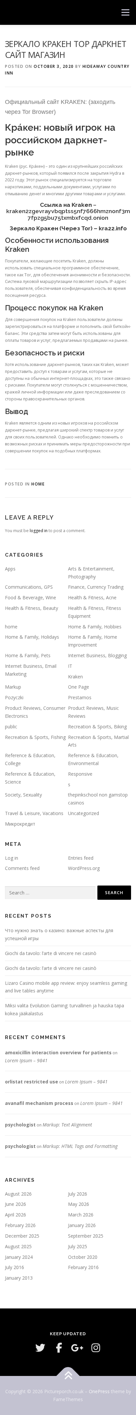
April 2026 (15, 1214)
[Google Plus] (77, 1348)
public (11, 726)
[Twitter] (40, 1348)
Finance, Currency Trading (95, 587)
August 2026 (18, 1194)
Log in (11, 858)
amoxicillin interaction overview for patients (58, 1052)
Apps (10, 569)
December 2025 (22, 1236)
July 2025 (77, 1246)
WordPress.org (84, 868)
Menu (124, 12)
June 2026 (15, 1204)
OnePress (99, 1391)
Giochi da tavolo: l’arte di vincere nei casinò (50, 953)
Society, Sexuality (23, 795)
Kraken (75, 676)
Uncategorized (83, 813)
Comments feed (22, 868)
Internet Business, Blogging (97, 655)
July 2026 (77, 1194)
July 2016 (14, 1267)
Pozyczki (14, 697)
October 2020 (82, 1257)
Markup (13, 687)
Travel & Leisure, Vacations (34, 813)
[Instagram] (96, 1348)
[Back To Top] (68, 1376)
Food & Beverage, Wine (30, 597)
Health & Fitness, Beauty (31, 608)
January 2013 (19, 1278)
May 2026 (78, 1204)
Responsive (80, 774)
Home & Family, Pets (28, 655)
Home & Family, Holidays (32, 637)
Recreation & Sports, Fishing (35, 737)
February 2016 (83, 1267)
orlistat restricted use (31, 1081)
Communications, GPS (29, 587)
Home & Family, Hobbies (94, 626)
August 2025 (18, 1246)
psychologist (20, 1124)
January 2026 (82, 1225)
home (38, 484)
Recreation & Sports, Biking (97, 726)
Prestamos (79, 697)
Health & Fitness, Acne (92, 597)
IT (70, 666)
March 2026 (80, 1214)
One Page (78, 687)
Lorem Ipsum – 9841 (26, 1060)
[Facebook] (59, 1348)
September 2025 (85, 1236)
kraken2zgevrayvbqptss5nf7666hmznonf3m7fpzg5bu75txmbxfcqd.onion (68, 214)
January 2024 (19, 1257)
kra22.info (113, 228)
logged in (39, 530)
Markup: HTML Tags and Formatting (80, 1146)
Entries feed (80, 858)
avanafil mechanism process (39, 1103)
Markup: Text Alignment (67, 1124)
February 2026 (20, 1225)
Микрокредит (20, 824)
